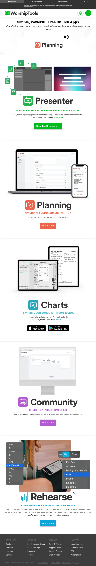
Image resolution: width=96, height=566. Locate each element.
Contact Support (55, 551)
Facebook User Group (36, 544)
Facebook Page (34, 548)
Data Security (66, 563)
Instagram (31, 551)
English (76, 563)
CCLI (72, 551)
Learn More (58, 117)
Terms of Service (43, 563)
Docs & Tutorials (55, 544)
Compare (9, 548)
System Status (54, 555)
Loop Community (77, 544)
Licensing (9, 551)
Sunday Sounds (77, 548)
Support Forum (55, 548)
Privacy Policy (55, 563)
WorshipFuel (76, 555)
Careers (9, 555)
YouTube (31, 555)
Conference (11, 544)
